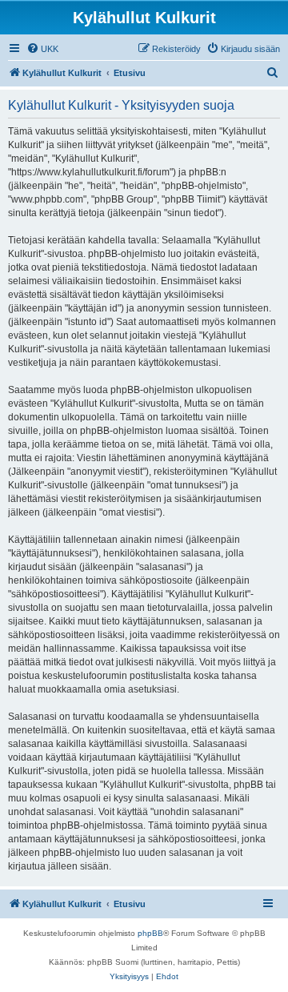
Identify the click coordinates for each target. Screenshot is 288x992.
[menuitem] (42, 48)
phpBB (150, 933)
